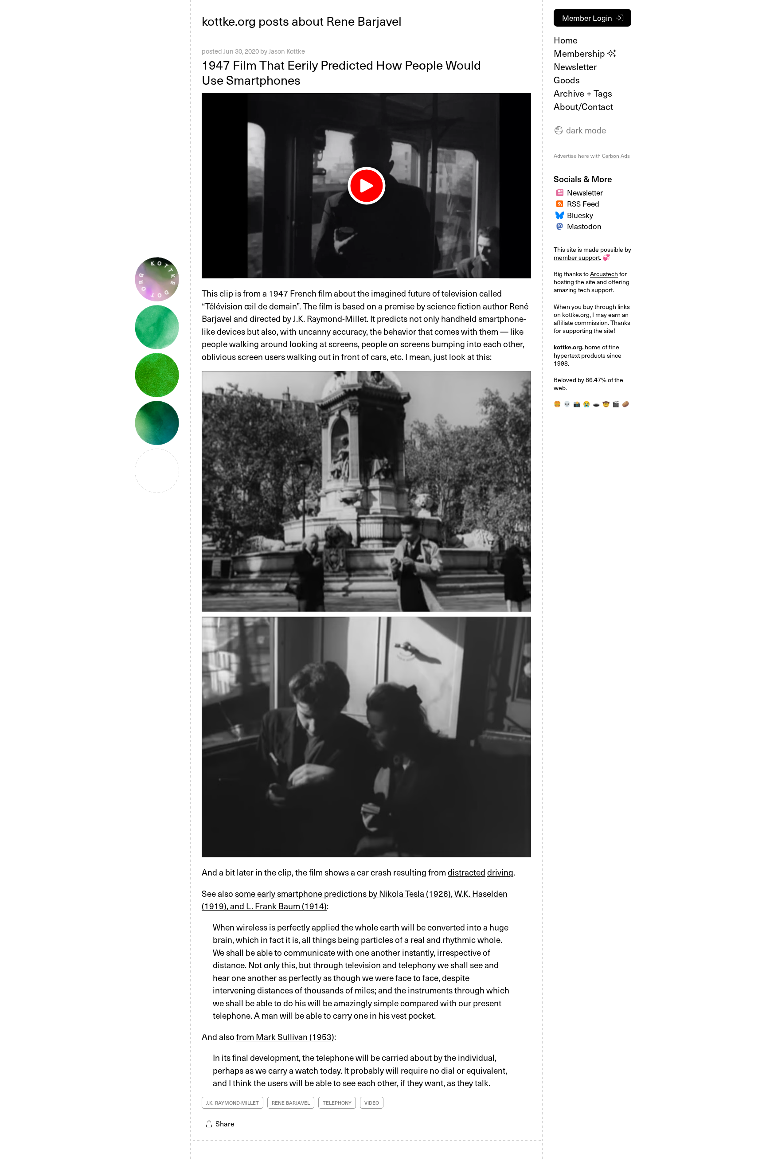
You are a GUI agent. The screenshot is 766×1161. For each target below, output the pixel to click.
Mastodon (584, 226)
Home (566, 40)
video (371, 1102)
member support (577, 257)
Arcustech (604, 273)
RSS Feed (583, 203)
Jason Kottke (287, 51)
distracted (466, 872)
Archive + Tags (583, 93)
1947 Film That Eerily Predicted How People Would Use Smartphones (341, 72)
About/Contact (583, 106)
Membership (580, 53)
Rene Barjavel (291, 1102)
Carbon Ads (616, 156)
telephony (337, 1102)
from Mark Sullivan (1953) (285, 1036)
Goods (567, 79)
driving (500, 872)
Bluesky (580, 215)
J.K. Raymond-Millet (232, 1102)
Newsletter (575, 66)
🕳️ (596, 403)
